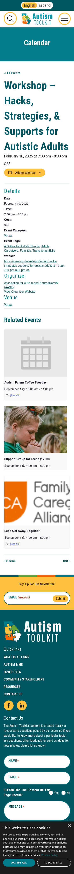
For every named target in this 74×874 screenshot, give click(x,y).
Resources (12, 687)
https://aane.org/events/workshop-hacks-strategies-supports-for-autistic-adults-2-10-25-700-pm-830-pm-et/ (34, 265)
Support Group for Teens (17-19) (27, 459)
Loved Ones (12, 672)
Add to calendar (25, 172)
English (29, 5)
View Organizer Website (19, 291)
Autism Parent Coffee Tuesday (25, 382)
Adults (45, 246)
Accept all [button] (19, 862)
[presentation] (35, 353)
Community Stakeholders (24, 679)
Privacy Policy (49, 855)
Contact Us (13, 694)
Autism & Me (13, 664)
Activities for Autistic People (22, 246)
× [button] (69, 825)
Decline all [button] (54, 862)
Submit (60, 599)
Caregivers (11, 250)
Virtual (8, 235)
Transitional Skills (43, 250)
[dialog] (37, 847)
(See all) (15, 395)
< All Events (12, 73)
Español (45, 5)
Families (25, 250)
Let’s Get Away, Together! (22, 531)
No (68, 793)
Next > (66, 561)
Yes (55, 793)
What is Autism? (16, 657)
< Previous (9, 561)
